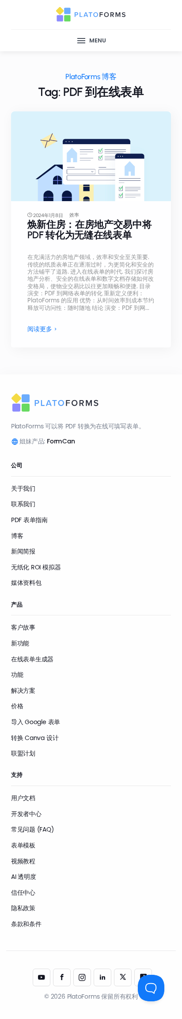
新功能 (20, 643)
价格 (17, 706)
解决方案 (23, 690)
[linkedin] (102, 977)
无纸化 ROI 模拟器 (36, 567)
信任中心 (23, 892)
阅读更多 (39, 329)
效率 (74, 215)
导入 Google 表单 (35, 721)
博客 (17, 535)
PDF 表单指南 (29, 519)
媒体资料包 (26, 582)
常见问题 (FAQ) (32, 829)
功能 (17, 674)
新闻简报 (23, 551)
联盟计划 (23, 753)
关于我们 (23, 488)
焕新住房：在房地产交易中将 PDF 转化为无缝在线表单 (89, 229)
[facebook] (62, 977)
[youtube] (41, 977)
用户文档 (23, 798)
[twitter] (123, 977)
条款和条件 (26, 924)
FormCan (61, 441)
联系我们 (23, 504)
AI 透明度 (23, 876)
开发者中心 (26, 813)
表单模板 (23, 845)
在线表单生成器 (32, 659)
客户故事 (23, 627)
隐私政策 (23, 908)
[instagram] (82, 977)
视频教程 (23, 861)
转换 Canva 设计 (35, 737)
